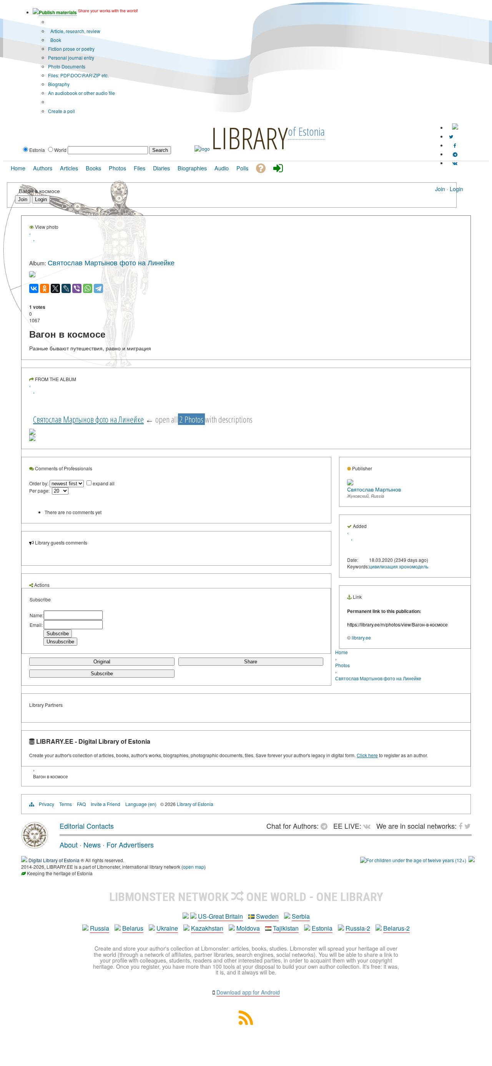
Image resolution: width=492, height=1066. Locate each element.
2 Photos (191, 419)
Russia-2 (358, 928)
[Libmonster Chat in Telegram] (326, 826)
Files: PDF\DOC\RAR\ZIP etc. (78, 75)
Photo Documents (66, 66)
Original (101, 662)
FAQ (81, 804)
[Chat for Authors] (455, 154)
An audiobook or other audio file (81, 93)
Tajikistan (286, 928)
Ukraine (167, 928)
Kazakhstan (207, 928)
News (92, 844)
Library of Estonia (195, 804)
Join (440, 189)
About (69, 844)
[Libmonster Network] (413, 860)
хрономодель (413, 566)
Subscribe (102, 673)
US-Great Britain (220, 916)
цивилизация (383, 566)
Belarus (132, 928)
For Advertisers (130, 844)
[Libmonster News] (451, 136)
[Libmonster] (34, 846)
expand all (104, 483)
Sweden (267, 916)
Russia (99, 928)
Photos (342, 665)
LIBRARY (249, 137)
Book (55, 40)
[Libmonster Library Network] (472, 860)
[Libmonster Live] (454, 163)
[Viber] (76, 288)
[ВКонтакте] (33, 288)
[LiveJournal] (66, 288)
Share (250, 662)
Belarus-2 (396, 928)
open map (193, 866)
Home (341, 652)
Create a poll (61, 111)
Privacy (46, 804)
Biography (59, 84)
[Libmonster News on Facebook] (455, 145)
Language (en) (140, 804)
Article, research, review (74, 31)
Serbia (301, 916)
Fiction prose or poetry (71, 48)
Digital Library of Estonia (54, 860)
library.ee (361, 637)
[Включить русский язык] (455, 127)
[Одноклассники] (44, 288)
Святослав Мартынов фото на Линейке (111, 262)
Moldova (248, 928)
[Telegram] (98, 288)
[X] (55, 288)
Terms (65, 804)
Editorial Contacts (87, 826)
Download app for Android (248, 992)
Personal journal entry (71, 57)
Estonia (322, 928)
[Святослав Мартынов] (350, 483)
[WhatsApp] (87, 288)
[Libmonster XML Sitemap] (246, 1022)
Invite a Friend (105, 804)
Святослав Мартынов (374, 489)
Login (456, 189)
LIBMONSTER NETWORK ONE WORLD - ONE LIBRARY (246, 896)
